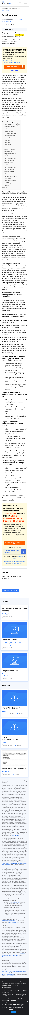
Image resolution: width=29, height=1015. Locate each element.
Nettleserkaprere (16, 8)
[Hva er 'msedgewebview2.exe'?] (14, 727)
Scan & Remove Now (12, 67)
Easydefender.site (10, 671)
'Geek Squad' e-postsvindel (14, 768)
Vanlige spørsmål (15, 835)
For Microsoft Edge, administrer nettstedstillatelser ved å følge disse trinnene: (10, 180)
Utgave (4, 711)
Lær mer (11, 1009)
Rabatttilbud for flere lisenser (12, 551)
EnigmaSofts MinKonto (14, 922)
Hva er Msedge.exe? (11, 708)
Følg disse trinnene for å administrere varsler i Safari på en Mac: (10, 161)
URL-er (4, 187)
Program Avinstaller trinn (11, 981)
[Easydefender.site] (14, 660)
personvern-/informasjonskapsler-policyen (11, 955)
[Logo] (6, 3)
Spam (9, 614)
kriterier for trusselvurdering (8, 974)
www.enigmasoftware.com (14, 902)
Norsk (22, 3)
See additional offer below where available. (13, 61)
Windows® (20, 556)
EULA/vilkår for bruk (7, 863)
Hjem (3, 981)
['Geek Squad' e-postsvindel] (14, 758)
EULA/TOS (22, 953)
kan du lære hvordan (11, 866)
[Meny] (25, 3)
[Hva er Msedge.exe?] (14, 698)
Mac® (14, 558)
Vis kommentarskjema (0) (10, 590)
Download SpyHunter (12, 543)
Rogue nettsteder (6, 21)
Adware (12, 643)
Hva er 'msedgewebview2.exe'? (12, 738)
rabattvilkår (8, 864)
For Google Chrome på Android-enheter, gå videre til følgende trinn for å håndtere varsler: (10, 150)
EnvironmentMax (9, 640)
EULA (4, 62)
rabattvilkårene (5, 956)
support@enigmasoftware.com (8, 920)
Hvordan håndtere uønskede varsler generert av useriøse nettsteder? (10, 138)
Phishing (4, 614)
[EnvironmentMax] (14, 630)
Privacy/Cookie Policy (14, 62)
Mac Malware (5, 643)
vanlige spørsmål (21, 972)
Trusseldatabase (6, 8)
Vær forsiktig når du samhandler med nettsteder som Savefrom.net (10, 128)
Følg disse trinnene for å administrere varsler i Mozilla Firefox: (10, 170)
